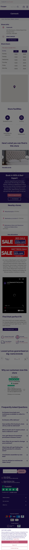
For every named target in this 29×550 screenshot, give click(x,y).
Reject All (14, 545)
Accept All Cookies (14, 542)
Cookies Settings (14, 548)
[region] (14, 539)
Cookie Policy (16, 539)
